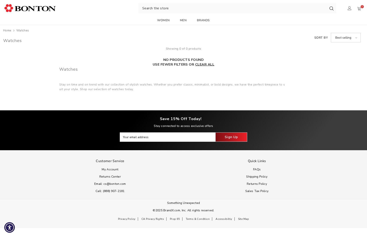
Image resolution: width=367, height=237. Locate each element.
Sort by (321, 38)
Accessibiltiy (224, 219)
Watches (22, 30)
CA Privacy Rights (152, 219)
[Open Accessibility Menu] (9, 227)
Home (7, 30)
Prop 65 (175, 219)
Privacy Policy (127, 219)
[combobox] (232, 8)
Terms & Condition (198, 219)
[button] (346, 37)
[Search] (331, 8)
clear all (204, 64)
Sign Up (231, 137)
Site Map (243, 219)
